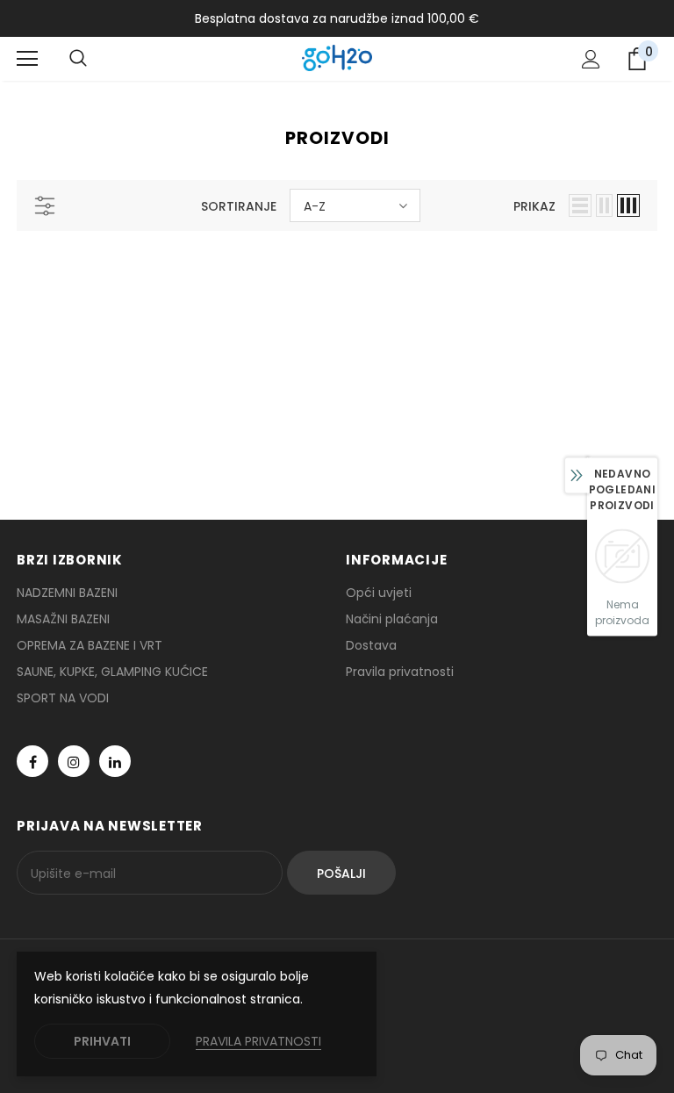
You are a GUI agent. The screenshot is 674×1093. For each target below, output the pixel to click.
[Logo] (337, 58)
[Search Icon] (78, 59)
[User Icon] (591, 59)
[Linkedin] (115, 761)
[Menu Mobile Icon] (27, 58)
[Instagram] (74, 761)
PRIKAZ (534, 206)
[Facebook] (32, 761)
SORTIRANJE (238, 206)
